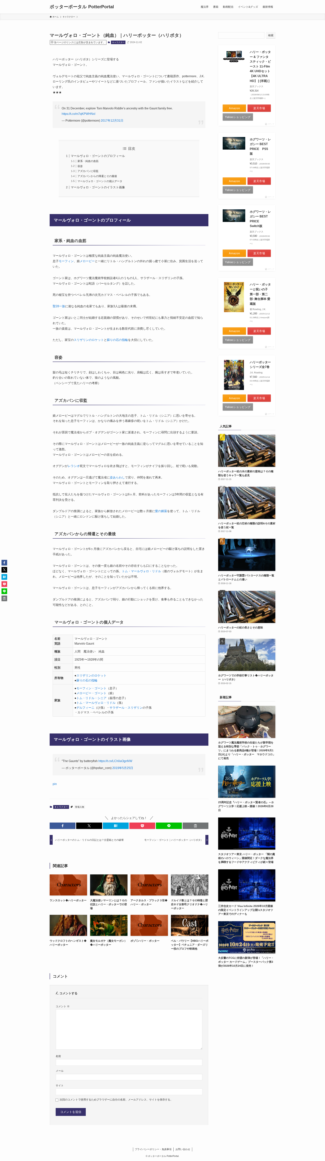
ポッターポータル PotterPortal (82, 7)
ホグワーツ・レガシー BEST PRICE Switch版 (260, 219)
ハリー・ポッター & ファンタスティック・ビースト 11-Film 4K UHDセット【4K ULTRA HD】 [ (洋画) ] (260, 66)
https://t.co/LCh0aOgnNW (115, 761)
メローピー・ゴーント (91, 693)
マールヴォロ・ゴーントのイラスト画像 (98, 187)
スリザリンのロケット (89, 339)
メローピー (87, 261)
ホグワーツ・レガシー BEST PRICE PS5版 (260, 146)
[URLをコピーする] (195, 826)
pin (55, 784)
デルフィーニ (85, 707)
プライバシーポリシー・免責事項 (153, 1149)
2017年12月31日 (112, 120)
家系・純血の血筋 (88, 161)
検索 (270, 35)
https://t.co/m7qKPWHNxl (78, 113)
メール (60, 1070)
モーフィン (66, 261)
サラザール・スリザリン (126, 707)
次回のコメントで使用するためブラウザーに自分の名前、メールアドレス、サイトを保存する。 (116, 1099)
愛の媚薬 (161, 511)
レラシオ (74, 466)
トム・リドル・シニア (91, 698)
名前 (58, 1056)
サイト (60, 1085)
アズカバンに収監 (88, 171)
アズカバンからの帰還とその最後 (97, 176)
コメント (63, 1006)
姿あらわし (117, 477)
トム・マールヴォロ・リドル (141, 571)
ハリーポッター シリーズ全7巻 (260, 365)
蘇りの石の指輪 (117, 339)
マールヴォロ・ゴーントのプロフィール (98, 155)
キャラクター (118, 42)
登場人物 (79, 807)
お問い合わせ (182, 1149)
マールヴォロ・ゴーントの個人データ (99, 181)
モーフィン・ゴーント (91, 688)
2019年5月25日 (122, 768)
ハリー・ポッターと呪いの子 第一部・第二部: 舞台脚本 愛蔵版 (260, 294)
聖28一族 (59, 306)
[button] (62, 826)
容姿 (80, 166)
